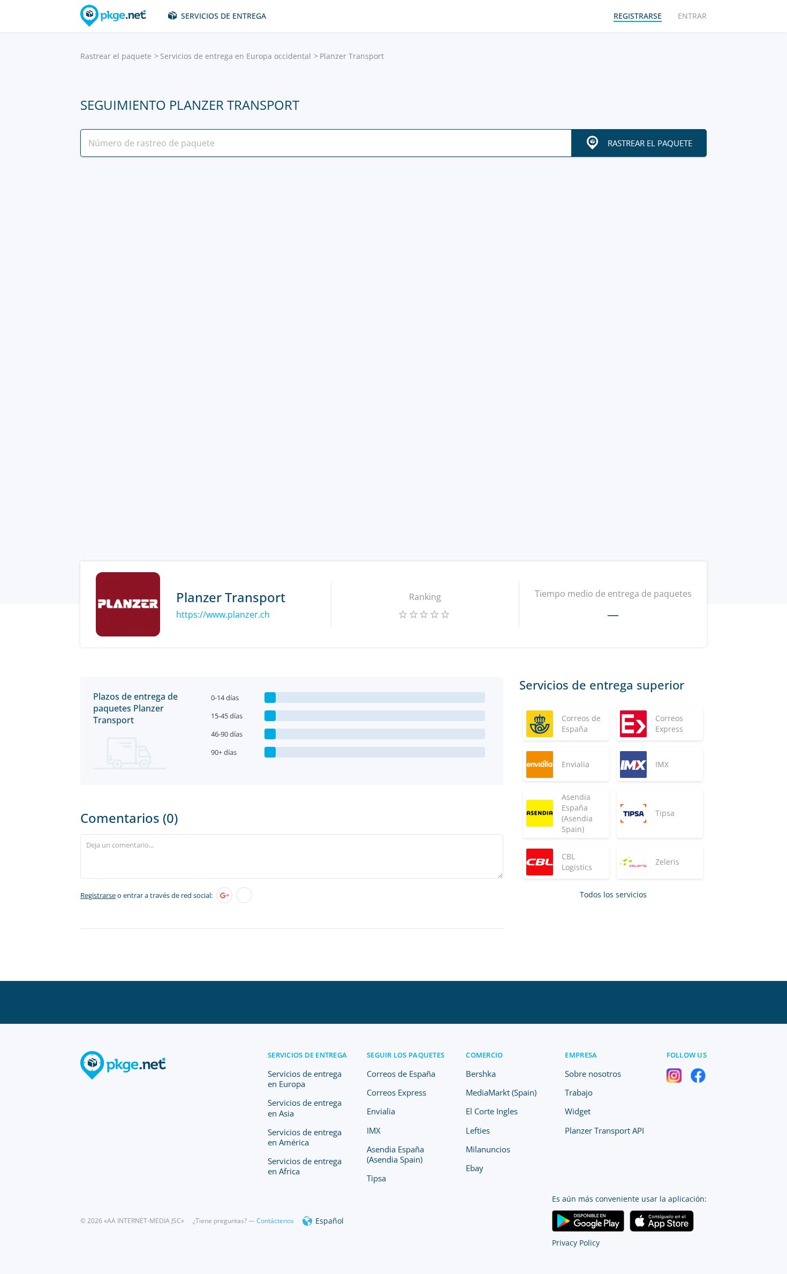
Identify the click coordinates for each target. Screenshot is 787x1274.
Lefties (478, 1130)
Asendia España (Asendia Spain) (395, 1154)
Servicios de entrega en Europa (305, 1078)
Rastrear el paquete (116, 56)
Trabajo (579, 1092)
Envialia (381, 1111)
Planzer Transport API (604, 1130)
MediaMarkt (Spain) (501, 1092)
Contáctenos (275, 1220)
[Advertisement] (393, 259)
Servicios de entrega (223, 16)
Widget (578, 1111)
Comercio (484, 1055)
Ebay (474, 1168)
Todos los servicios (613, 894)
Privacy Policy (576, 1242)
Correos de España (401, 1073)
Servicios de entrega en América (305, 1137)
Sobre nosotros (593, 1073)
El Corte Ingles (492, 1111)
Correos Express (396, 1092)
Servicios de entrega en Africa (305, 1166)
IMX (374, 1130)
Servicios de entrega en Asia (305, 1107)
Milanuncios (488, 1149)
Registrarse (98, 895)
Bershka (481, 1073)
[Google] (224, 895)
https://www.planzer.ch (223, 614)
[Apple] (244, 895)
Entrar (692, 16)
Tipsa (376, 1178)
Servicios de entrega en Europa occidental (235, 56)
